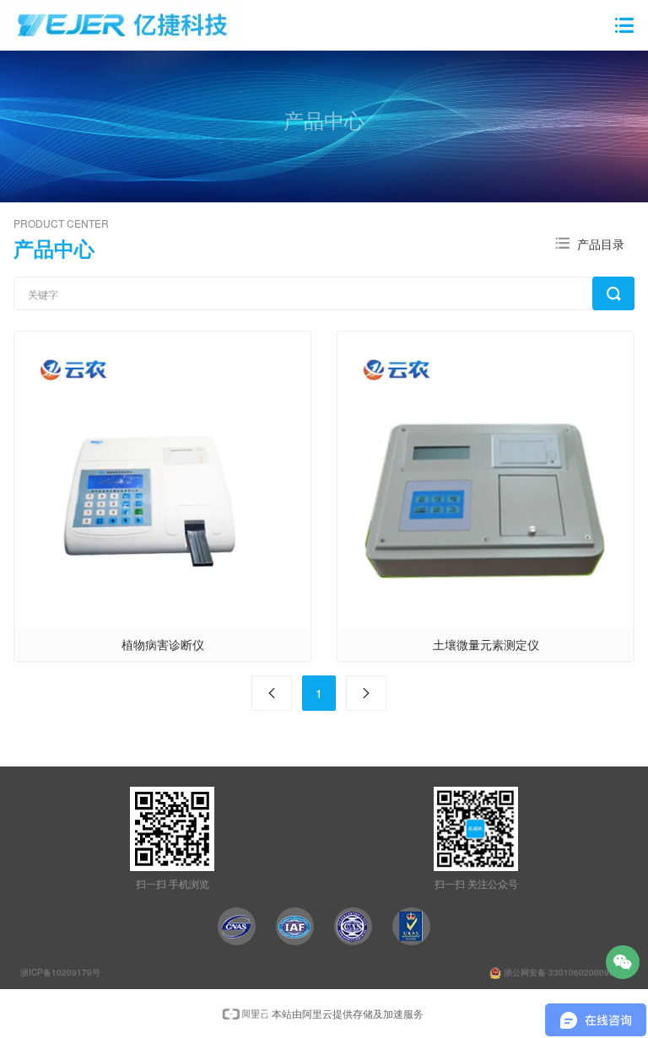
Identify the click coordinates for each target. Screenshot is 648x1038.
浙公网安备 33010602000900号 (564, 972)
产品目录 (600, 243)
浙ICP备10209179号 (60, 972)
